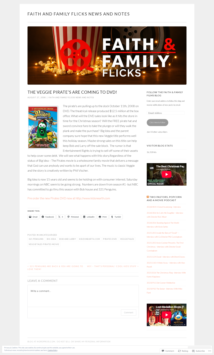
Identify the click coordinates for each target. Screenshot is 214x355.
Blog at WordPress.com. (42, 341)
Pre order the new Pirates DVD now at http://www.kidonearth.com (69, 198)
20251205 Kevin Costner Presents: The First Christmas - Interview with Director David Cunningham (165, 247)
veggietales (127, 239)
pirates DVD (110, 239)
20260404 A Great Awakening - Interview (164, 207)
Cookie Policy (53, 350)
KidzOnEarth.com (89, 239)
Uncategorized (48, 235)
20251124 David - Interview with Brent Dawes (166, 257)
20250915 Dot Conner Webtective (161, 283)
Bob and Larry (67, 239)
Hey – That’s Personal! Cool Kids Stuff (113, 266)
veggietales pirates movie (44, 244)
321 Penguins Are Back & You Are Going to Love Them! (55, 267)
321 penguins (36, 239)
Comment (128, 312)
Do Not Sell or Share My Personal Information (83, 341)
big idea (51, 239)
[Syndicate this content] (148, 197)
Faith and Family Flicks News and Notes (79, 13)
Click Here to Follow (157, 122)
